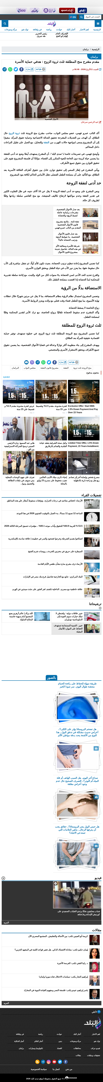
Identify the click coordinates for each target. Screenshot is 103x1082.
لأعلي (94, 1012)
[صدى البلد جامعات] (49, 10)
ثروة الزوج (14, 133)
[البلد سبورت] (67, 10)
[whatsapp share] (10, 69)
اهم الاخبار (84, 29)
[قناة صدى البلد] (82, 10)
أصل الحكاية (19, 1041)
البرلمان (15, 368)
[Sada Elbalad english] (21, 10)
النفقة (46, 142)
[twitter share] (16, 69)
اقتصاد (59, 1048)
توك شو (25, 29)
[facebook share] (21, 69)
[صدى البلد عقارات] (34, 10)
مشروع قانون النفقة (49, 368)
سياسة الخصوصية (39, 1069)
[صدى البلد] (51, 23)
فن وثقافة (37, 29)
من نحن (68, 1069)
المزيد (6, 922)
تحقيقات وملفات (93, 1055)
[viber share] (32, 362)
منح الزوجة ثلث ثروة (82, 368)
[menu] (98, 23)
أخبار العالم (38, 1041)
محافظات (77, 1048)
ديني (60, 1041)
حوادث (59, 29)
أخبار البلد (71, 29)
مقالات (78, 1055)
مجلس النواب (30, 368)
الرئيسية (97, 29)
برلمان (86, 49)
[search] (5, 23)
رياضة (49, 29)
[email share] (4, 69)
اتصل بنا (56, 1069)
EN (74, 17)
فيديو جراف (95, 1048)
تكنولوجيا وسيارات (36, 1048)
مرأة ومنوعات (10, 29)
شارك (28, 69)
